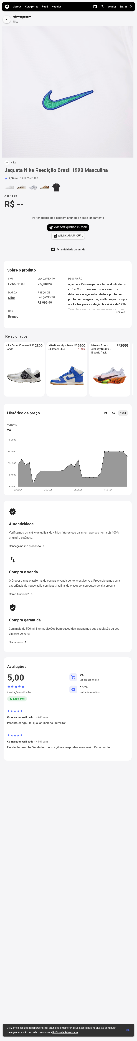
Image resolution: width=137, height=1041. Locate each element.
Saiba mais (18, 642)
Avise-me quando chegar (68, 228)
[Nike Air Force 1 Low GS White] (9, 187)
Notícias (57, 6)
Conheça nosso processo (27, 546)
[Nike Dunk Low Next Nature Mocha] (21, 187)
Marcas (17, 6)
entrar (126, 7)
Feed (45, 6)
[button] (11, 178)
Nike (15, 21)
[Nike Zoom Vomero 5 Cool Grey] (33, 187)
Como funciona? (21, 594)
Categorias (31, 6)
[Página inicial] (22, 17)
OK (128, 1030)
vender (112, 6)
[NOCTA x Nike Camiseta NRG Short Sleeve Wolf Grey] (56, 187)
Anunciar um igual (68, 236)
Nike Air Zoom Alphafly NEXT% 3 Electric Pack (101, 349)
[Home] (7, 6)
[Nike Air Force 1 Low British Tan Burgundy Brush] (44, 187)
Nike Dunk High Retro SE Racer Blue (61, 347)
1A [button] (113, 413)
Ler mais (120, 312)
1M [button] (105, 413)
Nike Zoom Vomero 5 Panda (18, 347)
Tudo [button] (123, 413)
